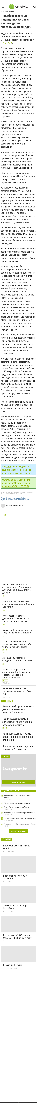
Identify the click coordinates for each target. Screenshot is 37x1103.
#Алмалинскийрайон (19, 498)
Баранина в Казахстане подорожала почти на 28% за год (16, 691)
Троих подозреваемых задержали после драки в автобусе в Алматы (17, 722)
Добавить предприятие (18, 831)
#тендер (8, 498)
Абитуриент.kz (14, 769)
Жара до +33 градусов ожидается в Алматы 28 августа (18, 659)
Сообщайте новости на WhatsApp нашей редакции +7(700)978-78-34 (16, 483)
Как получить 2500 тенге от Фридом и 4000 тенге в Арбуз (17, 936)
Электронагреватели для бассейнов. (15, 907)
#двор (3, 498)
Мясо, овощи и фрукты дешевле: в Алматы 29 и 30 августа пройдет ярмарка (16, 618)
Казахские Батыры (12, 965)
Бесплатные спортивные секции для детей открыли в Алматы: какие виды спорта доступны (16, 588)
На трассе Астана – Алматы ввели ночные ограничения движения (18, 737)
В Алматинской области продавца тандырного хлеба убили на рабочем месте (16, 644)
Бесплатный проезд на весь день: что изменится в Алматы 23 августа (18, 709)
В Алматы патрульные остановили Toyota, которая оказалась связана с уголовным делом (16, 673)
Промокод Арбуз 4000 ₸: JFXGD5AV (15, 877)
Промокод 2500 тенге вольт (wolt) (17, 847)
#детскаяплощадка (7, 500)
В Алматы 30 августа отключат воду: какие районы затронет (17, 631)
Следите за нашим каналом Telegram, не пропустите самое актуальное (17, 469)
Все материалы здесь (18, 782)
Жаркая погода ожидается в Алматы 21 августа (17, 748)
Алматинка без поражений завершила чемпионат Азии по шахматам (18, 604)
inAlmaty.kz (6, 43)
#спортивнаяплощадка (21, 500)
